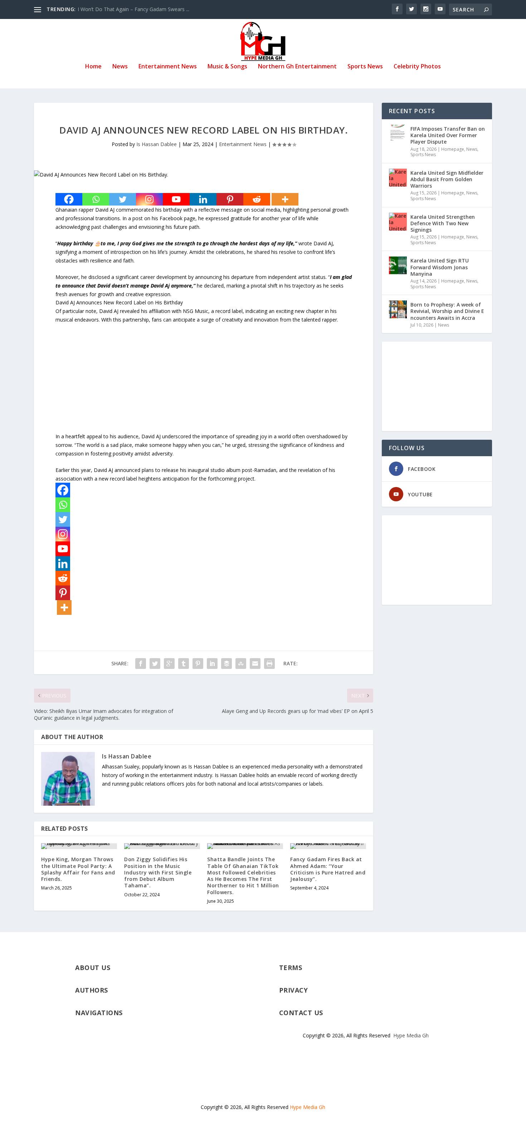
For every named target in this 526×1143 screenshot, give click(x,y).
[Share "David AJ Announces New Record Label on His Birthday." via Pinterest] (198, 663)
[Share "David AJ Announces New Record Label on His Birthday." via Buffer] (226, 663)
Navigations (99, 1012)
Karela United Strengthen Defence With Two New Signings (442, 223)
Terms (290, 967)
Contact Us (301, 1012)
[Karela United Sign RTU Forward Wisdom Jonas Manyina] (398, 265)
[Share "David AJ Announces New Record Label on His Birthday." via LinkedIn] (212, 663)
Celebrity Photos (417, 66)
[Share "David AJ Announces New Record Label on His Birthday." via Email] (255, 663)
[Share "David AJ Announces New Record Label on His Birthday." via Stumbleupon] (241, 663)
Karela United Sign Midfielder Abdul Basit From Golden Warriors (446, 179)
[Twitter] (122, 199)
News (120, 66)
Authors (91, 990)
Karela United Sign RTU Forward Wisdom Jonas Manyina (439, 267)
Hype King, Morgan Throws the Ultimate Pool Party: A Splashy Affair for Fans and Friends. (78, 869)
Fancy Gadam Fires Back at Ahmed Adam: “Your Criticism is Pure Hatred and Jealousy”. (327, 869)
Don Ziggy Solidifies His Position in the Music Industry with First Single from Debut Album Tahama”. (157, 872)
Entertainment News (167, 66)
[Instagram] (149, 199)
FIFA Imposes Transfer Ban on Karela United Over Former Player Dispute (447, 135)
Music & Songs (227, 66)
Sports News (365, 66)
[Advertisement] (203, 382)
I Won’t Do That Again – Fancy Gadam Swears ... (133, 9)
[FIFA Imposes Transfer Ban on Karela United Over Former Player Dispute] (398, 134)
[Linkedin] (203, 199)
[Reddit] (256, 199)
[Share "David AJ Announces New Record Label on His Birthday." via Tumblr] (183, 663)
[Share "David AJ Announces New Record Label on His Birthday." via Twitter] (155, 663)
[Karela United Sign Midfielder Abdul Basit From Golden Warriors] (398, 178)
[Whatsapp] (95, 199)
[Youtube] (176, 199)
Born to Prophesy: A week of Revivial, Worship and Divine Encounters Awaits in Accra (447, 311)
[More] (285, 199)
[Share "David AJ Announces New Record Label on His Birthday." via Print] (269, 663)
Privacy (293, 990)
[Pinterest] (229, 199)
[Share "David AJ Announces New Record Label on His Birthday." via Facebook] (140, 663)
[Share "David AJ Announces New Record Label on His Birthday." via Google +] (169, 663)
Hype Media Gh (411, 1035)
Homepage (452, 149)
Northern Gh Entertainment (297, 66)
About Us (92, 967)
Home (93, 66)
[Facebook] (68, 199)
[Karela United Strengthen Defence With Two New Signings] (398, 222)
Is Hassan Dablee (156, 144)
